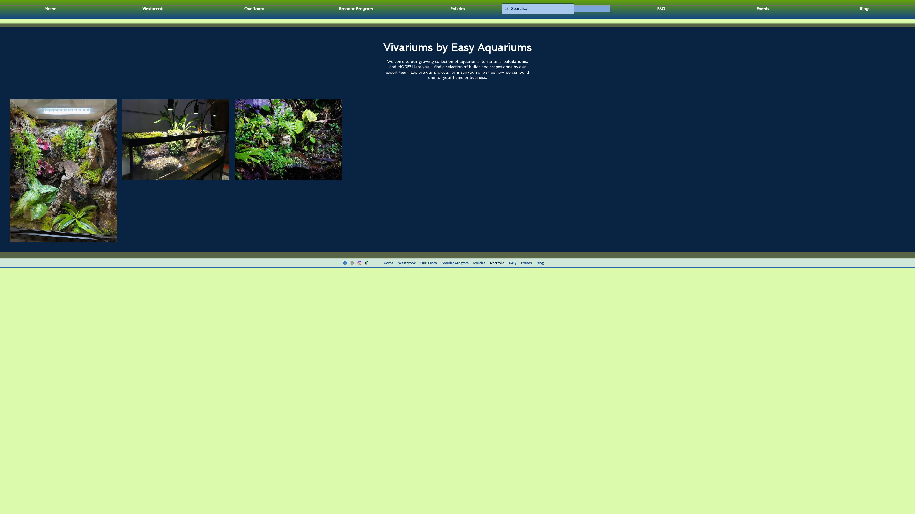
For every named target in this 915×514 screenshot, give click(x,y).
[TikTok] (366, 263)
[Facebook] (345, 263)
